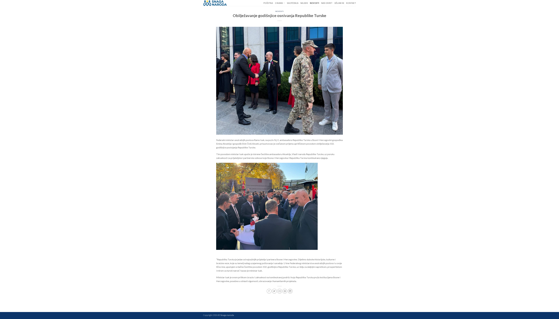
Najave (304, 3)
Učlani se (339, 3)
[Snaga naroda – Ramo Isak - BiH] (215, 3)
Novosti (314, 3)
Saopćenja (292, 3)
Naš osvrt (326, 3)
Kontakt (351, 3)
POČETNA (268, 3)
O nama (279, 3)
